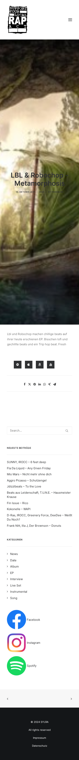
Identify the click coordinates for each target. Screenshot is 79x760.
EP (43, 192)
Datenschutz (39, 745)
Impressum (39, 737)
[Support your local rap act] (39, 19)
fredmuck (57, 192)
